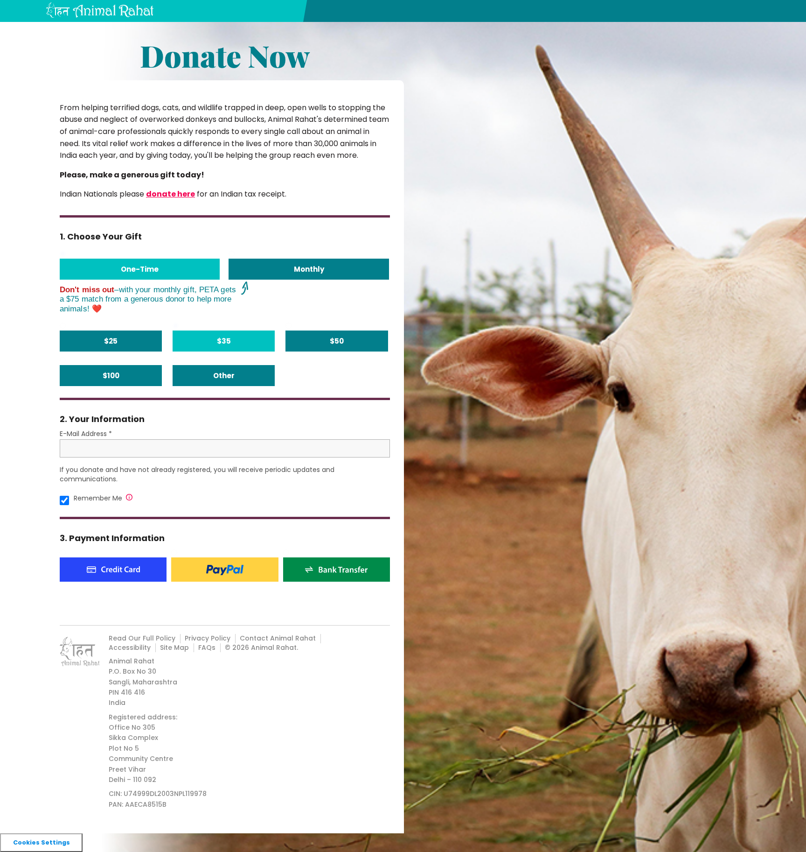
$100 (111, 375)
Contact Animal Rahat (278, 638)
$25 (111, 341)
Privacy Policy (207, 638)
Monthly (309, 269)
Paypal (225, 569)
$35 (224, 341)
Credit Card (113, 569)
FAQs (206, 647)
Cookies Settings (41, 842)
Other (224, 375)
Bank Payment (336, 569)
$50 (337, 341)
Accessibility (130, 647)
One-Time (140, 269)
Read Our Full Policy (142, 638)
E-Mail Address (83, 433)
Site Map (174, 647)
